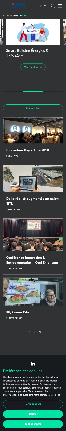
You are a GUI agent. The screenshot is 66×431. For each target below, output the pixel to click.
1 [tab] (13, 91)
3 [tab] (53, 91)
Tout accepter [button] (33, 424)
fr (41, 5)
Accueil (6, 15)
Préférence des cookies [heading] (22, 371)
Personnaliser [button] (33, 404)
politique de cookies (50, 394)
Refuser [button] (33, 414)
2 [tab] (33, 91)
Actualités (15, 15)
